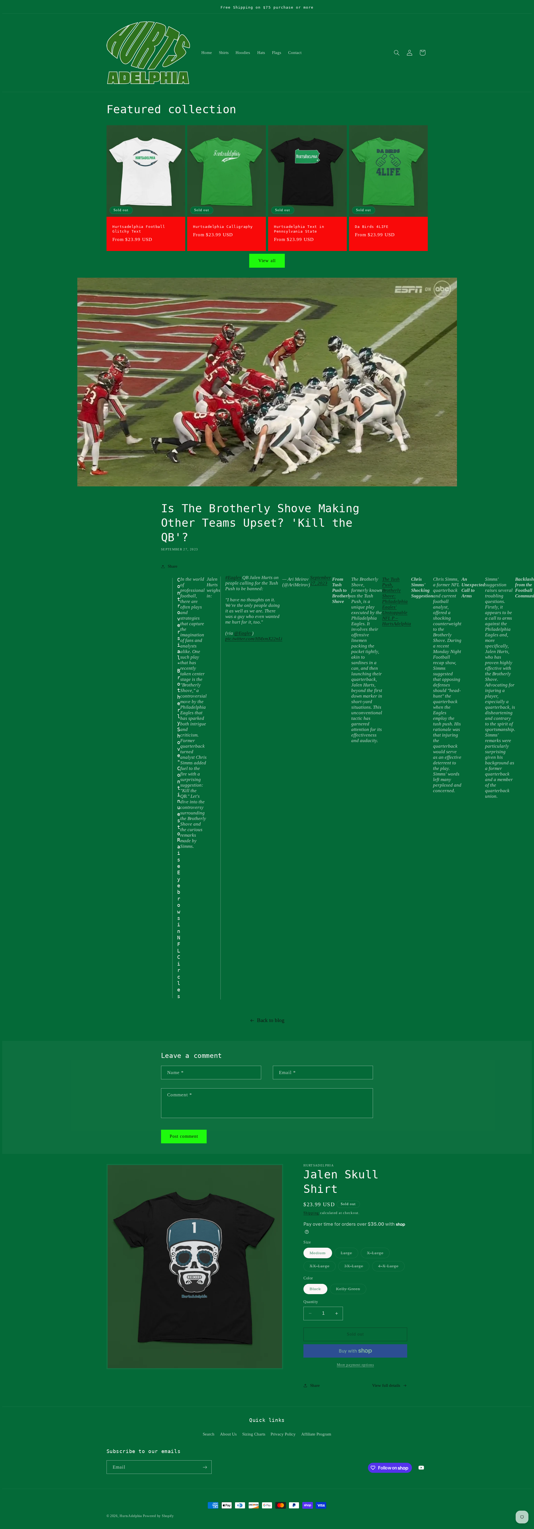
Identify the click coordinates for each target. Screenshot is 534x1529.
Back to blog (271, 1020)
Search (208, 1434)
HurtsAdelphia (131, 1516)
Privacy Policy (283, 1434)
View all (266, 260)
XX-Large (322, 1267)
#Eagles (233, 577)
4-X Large (391, 1267)
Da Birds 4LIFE (371, 227)
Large (349, 1254)
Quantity (310, 1302)
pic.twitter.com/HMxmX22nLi (253, 639)
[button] (396, 52)
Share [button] (172, 566)
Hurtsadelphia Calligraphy (223, 227)
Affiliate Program (316, 1434)
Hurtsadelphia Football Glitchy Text (138, 229)
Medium (321, 1254)
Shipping (311, 1213)
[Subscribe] (204, 1467)
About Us (228, 1434)
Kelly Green (351, 1290)
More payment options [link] (355, 1365)
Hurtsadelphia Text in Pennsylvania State (299, 229)
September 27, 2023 (320, 580)
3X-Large (356, 1267)
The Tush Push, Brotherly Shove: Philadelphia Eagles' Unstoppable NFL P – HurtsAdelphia (396, 601)
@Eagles (243, 633)
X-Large (378, 1254)
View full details (386, 1385)
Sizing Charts (253, 1434)
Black (318, 1290)
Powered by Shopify (158, 1516)
